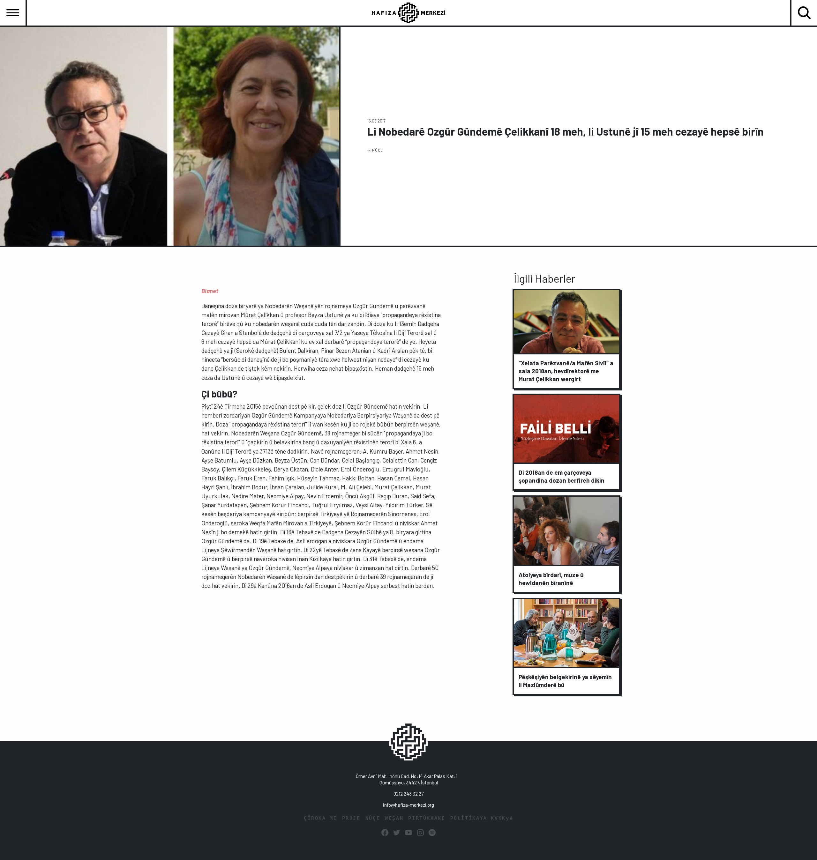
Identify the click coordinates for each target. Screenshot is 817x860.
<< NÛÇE (375, 150)
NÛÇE (372, 818)
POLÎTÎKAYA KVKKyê (481, 818)
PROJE (351, 818)
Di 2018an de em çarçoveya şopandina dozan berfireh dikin (561, 476)
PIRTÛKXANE (426, 818)
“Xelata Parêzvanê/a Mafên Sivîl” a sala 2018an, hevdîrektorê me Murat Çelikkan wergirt (566, 370)
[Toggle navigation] (13, 13)
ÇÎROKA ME (320, 818)
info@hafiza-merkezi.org (408, 805)
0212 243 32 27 (408, 794)
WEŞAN (394, 818)
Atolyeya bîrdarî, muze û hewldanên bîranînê (551, 578)
